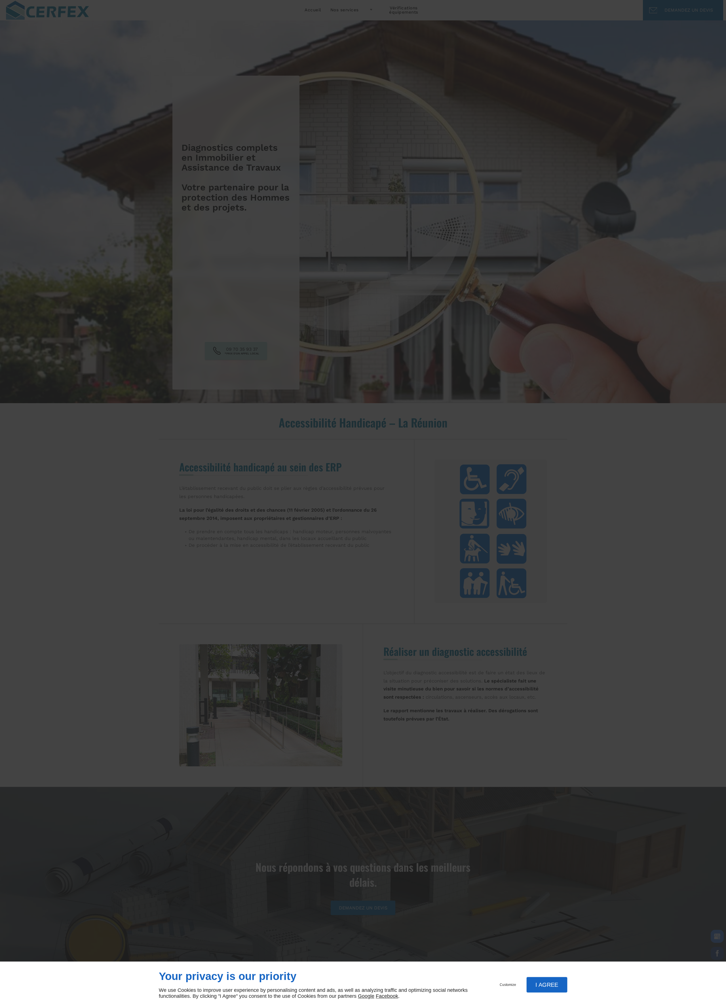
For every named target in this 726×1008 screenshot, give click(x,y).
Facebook (387, 996)
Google (366, 996)
